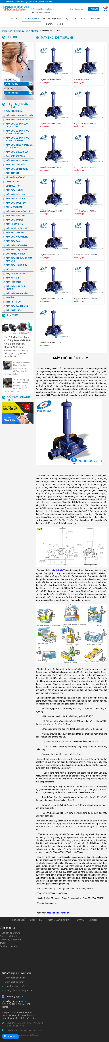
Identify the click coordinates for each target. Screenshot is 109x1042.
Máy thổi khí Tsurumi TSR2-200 (51, 342)
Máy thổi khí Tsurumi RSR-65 (84, 80)
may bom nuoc (48, 13)
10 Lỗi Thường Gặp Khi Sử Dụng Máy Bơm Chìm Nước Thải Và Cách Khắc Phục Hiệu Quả (21, 381)
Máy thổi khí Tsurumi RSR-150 (85, 167)
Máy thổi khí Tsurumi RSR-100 (85, 124)
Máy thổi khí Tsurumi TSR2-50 (51, 211)
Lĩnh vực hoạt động (52, 19)
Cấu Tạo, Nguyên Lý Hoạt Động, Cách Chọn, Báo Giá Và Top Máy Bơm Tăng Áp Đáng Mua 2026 (21, 363)
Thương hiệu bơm (31, 19)
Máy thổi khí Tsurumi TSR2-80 (51, 255)
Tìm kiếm (93, 9)
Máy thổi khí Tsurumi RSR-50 (50, 80)
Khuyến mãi (94, 19)
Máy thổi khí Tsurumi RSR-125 (51, 167)
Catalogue (80, 19)
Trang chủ (14, 19)
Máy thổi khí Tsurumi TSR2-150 (85, 299)
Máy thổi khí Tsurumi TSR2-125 (51, 299)
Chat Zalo (12, 1036)
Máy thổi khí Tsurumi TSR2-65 (85, 211)
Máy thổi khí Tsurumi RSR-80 (50, 124)
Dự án (68, 19)
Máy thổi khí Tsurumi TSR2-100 (85, 255)
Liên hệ (60, 24)
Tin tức (49, 24)
